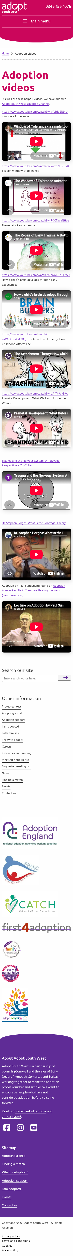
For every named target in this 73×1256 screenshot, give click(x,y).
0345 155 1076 (58, 6)
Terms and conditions (16, 1240)
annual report (11, 1116)
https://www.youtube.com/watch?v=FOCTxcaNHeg (35, 220)
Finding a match (12, 779)
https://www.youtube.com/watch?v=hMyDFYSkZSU (36, 274)
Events (6, 786)
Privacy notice (11, 1236)
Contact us (9, 793)
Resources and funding (16, 753)
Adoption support (13, 719)
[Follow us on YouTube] (34, 1128)
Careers (6, 746)
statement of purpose (30, 1111)
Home (5, 53)
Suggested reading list (16, 766)
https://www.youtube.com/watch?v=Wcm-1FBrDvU (35, 166)
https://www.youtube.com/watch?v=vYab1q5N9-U (35, 111)
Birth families (10, 733)
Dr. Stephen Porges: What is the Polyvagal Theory (34, 523)
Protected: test (11, 706)
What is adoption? (15, 1172)
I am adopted (10, 726)
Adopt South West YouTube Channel (25, 103)
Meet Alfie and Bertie (15, 759)
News (5, 773)
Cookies (7, 1245)
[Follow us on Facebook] (7, 1128)
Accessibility (10, 1250)
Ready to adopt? (12, 739)
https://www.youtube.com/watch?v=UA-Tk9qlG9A (35, 393)
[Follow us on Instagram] (20, 1128)
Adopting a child (12, 713)
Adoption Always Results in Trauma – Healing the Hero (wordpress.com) (33, 590)
